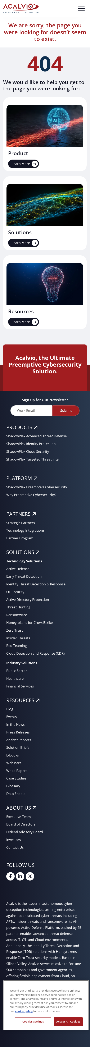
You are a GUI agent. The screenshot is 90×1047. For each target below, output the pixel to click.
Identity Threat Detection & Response (36, 584)
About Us (18, 807)
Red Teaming (16, 645)
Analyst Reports (18, 740)
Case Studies (16, 778)
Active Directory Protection (27, 599)
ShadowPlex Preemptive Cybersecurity (36, 487)
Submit (66, 410)
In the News (15, 724)
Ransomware (16, 615)
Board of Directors (21, 824)
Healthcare (15, 678)
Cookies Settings (33, 1021)
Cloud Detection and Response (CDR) (35, 653)
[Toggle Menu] (81, 8)
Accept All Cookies (68, 1021)
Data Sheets (15, 793)
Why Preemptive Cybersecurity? (31, 495)
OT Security (15, 592)
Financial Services (20, 686)
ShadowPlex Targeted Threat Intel (32, 459)
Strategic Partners (20, 523)
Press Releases (18, 732)
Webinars (13, 763)
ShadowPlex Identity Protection (31, 444)
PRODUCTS (19, 427)
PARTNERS (18, 513)
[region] (46, 1005)
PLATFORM (19, 478)
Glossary (13, 786)
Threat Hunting (18, 607)
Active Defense (18, 569)
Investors (13, 839)
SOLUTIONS (20, 552)
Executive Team (18, 816)
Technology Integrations (25, 530)
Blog (9, 709)
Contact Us (15, 847)
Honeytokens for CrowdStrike (29, 622)
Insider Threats (18, 638)
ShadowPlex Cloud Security (27, 451)
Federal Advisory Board (24, 832)
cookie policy (24, 1011)
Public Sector (16, 670)
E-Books (12, 755)
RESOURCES (20, 700)
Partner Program (19, 538)
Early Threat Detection (24, 576)
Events (11, 716)
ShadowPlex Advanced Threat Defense (36, 436)
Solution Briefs (17, 747)
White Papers (16, 770)
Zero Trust (14, 630)
